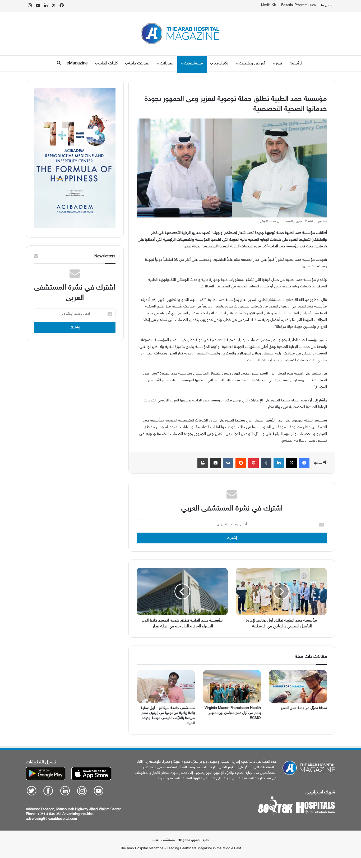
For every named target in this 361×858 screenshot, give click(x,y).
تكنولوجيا (221, 63)
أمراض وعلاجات (252, 63)
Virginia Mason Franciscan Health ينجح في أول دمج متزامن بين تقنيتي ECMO (233, 713)
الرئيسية (296, 63)
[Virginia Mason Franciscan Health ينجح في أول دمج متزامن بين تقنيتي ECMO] (232, 686)
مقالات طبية (138, 63)
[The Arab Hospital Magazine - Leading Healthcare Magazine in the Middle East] (180, 33)
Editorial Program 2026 (298, 5)
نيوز (279, 63)
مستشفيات (193, 63)
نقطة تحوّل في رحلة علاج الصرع (304, 708)
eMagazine (77, 63)
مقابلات (166, 63)
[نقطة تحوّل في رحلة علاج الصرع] (298, 686)
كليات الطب (108, 63)
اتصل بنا (326, 5)
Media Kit (268, 5)
